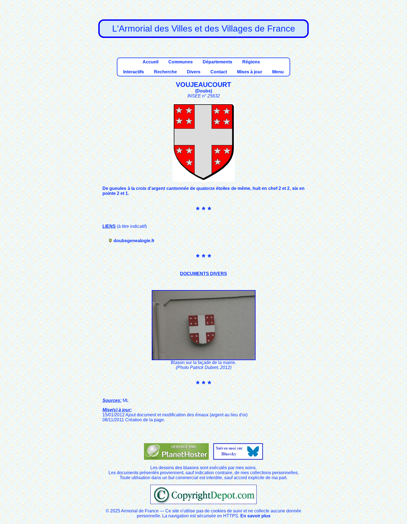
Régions (251, 62)
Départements (217, 62)
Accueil (150, 62)
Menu (278, 71)
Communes (180, 62)
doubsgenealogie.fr (134, 240)
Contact (218, 71)
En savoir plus (255, 515)
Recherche (165, 71)
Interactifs (133, 71)
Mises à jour (249, 71)
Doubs (204, 91)
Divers (193, 71)
